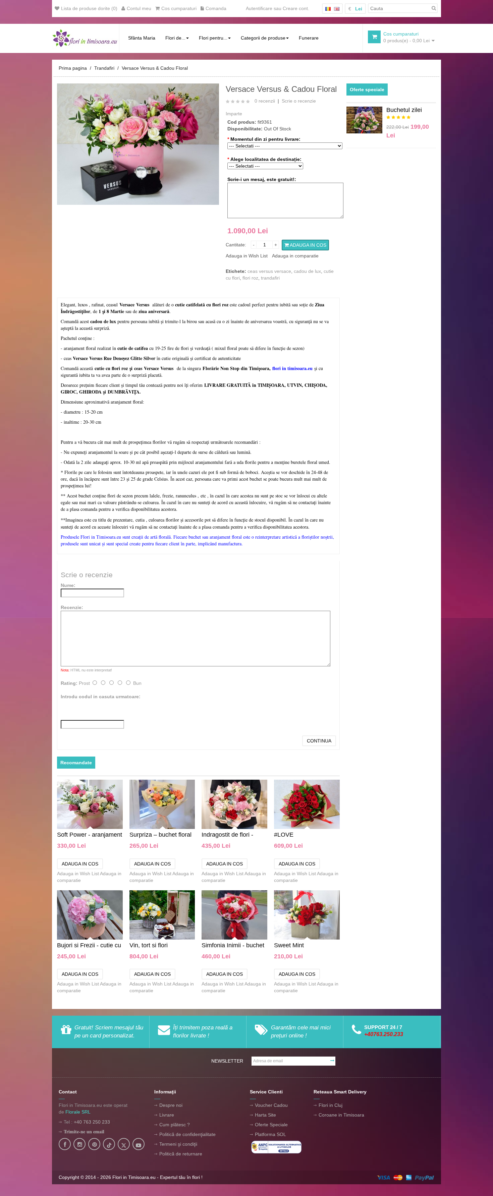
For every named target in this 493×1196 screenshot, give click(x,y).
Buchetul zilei (404, 110)
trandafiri (270, 278)
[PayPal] (405, 1177)
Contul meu (139, 8)
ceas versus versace (269, 271)
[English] (336, 9)
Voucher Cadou (271, 1105)
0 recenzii (265, 101)
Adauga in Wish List (247, 255)
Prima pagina (73, 68)
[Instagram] (80, 1144)
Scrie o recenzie (299, 101)
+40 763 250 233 (92, 1122)
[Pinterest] (94, 1144)
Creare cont (295, 8)
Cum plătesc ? (174, 1124)
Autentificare (259, 8)
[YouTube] (138, 1144)
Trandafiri (104, 68)
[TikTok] (109, 1144)
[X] (123, 1144)
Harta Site (265, 1115)
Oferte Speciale (271, 1124)
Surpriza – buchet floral (160, 834)
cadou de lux (307, 271)
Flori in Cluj (330, 1105)
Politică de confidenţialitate (187, 1134)
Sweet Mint (289, 945)
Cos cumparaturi (179, 8)
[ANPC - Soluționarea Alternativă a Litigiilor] (276, 1146)
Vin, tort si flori (148, 945)
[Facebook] (64, 1144)
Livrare (166, 1115)
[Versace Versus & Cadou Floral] (138, 143)
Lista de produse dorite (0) (89, 8)
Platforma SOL (270, 1134)
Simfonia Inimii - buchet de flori (233, 946)
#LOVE (283, 834)
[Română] (328, 9)
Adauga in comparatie (295, 255)
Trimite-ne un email (84, 1131)
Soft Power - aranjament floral (89, 835)
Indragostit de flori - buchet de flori (227, 835)
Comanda (216, 8)
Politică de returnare (180, 1153)
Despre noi (170, 1105)
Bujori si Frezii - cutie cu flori (89, 946)
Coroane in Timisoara (341, 1115)
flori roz (250, 278)
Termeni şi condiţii (178, 1144)
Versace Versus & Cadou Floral (155, 68)
